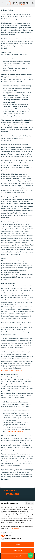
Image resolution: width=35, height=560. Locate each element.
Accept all (17, 556)
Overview (30, 503)
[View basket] (33, 3)
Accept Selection (17, 550)
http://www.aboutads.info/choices (11, 370)
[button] (2, 3)
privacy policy (15, 528)
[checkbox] (6, 533)
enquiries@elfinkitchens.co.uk (14, 432)
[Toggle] (3, 491)
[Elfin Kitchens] (18, 3)
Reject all (17, 544)
